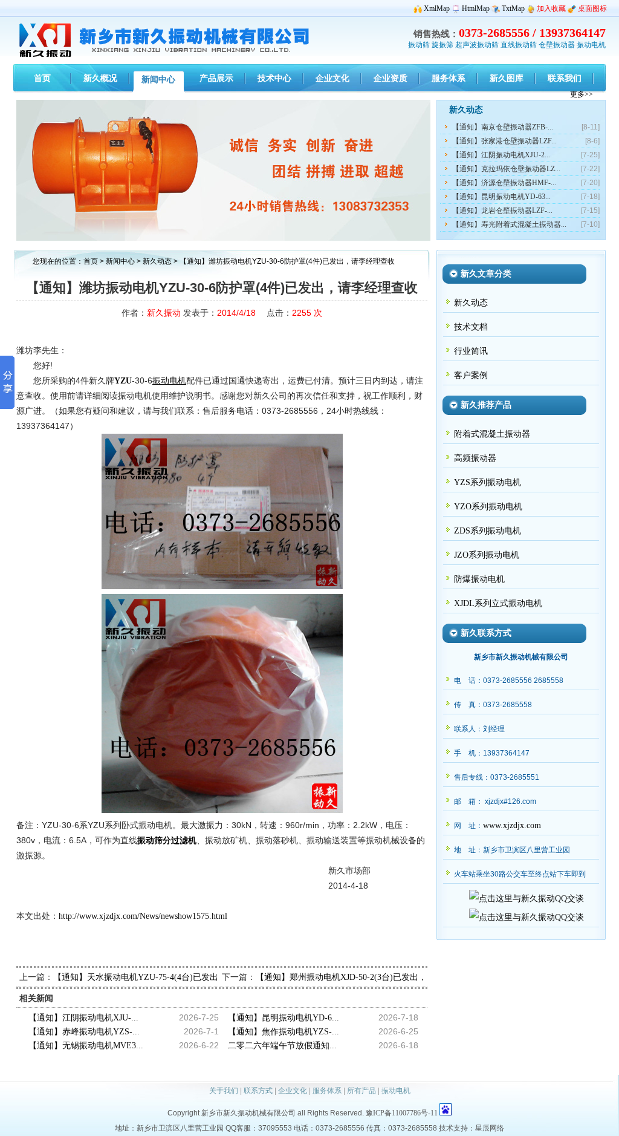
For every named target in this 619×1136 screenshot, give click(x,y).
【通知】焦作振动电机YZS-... (283, 1031)
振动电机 (591, 45)
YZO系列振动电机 (488, 506)
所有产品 (361, 1090)
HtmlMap (476, 8)
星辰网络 (489, 1128)
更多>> (581, 94)
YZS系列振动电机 (487, 482)
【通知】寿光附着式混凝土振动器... (509, 224)
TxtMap (513, 8)
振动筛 (419, 45)
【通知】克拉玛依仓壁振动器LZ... (506, 169)
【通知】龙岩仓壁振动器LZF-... (502, 210)
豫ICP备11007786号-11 (402, 1113)
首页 (90, 261)
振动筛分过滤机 (166, 840)
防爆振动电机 (479, 579)
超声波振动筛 (477, 45)
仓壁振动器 (557, 45)
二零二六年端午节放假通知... (282, 1045)
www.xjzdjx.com (512, 825)
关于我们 (223, 1090)
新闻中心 (120, 261)
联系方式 (258, 1090)
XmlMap (437, 8)
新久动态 (158, 261)
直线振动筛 (519, 45)
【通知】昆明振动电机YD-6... (283, 1017)
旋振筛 (442, 45)
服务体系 (327, 1090)
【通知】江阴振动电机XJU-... (83, 1017)
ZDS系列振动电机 (487, 530)
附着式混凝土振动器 (492, 434)
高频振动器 (475, 458)
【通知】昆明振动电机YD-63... (501, 196)
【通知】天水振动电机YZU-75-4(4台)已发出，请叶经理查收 (165, 977)
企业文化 (292, 1090)
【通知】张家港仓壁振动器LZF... (504, 141)
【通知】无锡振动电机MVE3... (85, 1045)
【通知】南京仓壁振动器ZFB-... (502, 127)
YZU (123, 380)
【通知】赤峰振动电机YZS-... (84, 1031)
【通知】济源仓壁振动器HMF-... (504, 182)
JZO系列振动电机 (486, 555)
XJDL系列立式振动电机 (498, 603)
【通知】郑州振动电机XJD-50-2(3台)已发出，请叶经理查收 (367, 977)
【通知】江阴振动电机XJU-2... (501, 155)
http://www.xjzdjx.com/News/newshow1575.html (143, 916)
